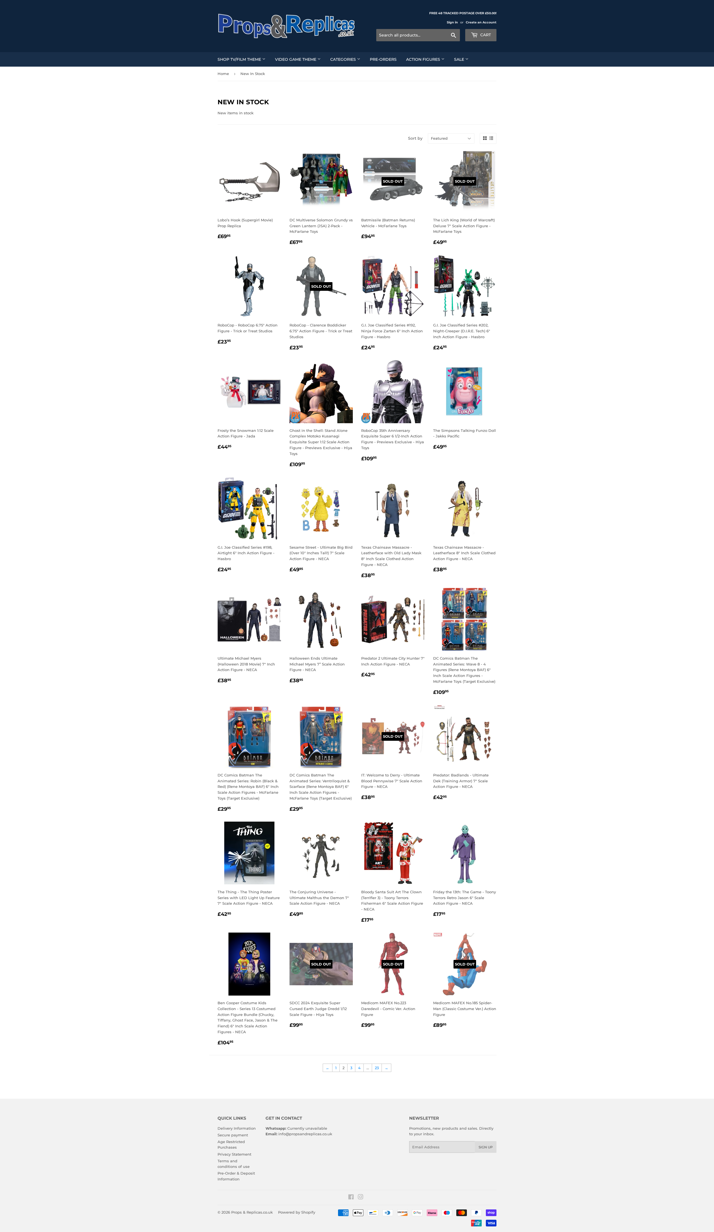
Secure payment (233, 1135)
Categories (343, 59)
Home (223, 73)
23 (377, 1068)
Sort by (415, 138)
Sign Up (486, 1147)
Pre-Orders (383, 59)
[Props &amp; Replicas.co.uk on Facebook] (351, 1197)
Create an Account (481, 22)
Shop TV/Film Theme (240, 59)
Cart (485, 34)
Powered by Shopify (296, 1212)
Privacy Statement (234, 1154)
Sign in (452, 22)
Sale (459, 59)
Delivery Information (237, 1128)
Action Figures (423, 59)
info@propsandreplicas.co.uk (305, 1134)
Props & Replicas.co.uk (252, 1212)
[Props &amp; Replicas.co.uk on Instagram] (360, 1197)
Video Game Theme (296, 59)
